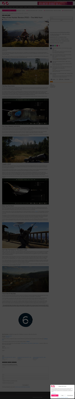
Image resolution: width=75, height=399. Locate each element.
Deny (62, 395)
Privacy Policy (62, 397)
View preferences (70, 395)
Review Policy (66, 397)
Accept (55, 395)
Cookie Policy (58, 397)
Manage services (54, 393)
